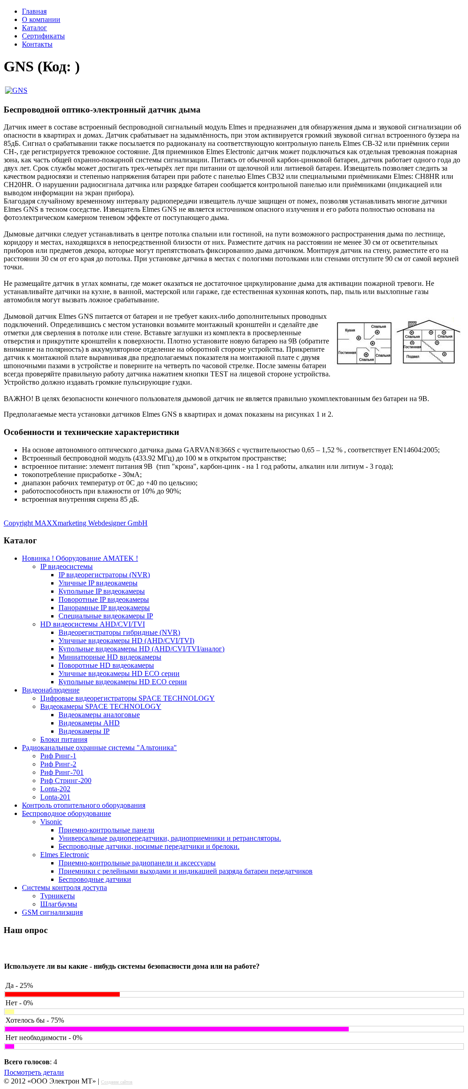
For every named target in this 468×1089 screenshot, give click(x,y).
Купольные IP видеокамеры (101, 591)
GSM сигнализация (52, 912)
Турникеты (57, 896)
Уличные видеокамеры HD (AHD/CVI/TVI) (126, 640)
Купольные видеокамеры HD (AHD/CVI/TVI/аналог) (141, 649)
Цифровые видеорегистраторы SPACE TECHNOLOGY (127, 698)
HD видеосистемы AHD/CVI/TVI (92, 624)
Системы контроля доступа (64, 887)
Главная (34, 11)
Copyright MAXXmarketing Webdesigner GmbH (76, 523)
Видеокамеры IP (84, 731)
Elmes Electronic (64, 854)
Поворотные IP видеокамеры (103, 599)
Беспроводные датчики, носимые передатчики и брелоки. (148, 846)
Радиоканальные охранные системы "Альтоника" (99, 747)
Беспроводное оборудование (66, 813)
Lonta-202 (55, 789)
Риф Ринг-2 (58, 764)
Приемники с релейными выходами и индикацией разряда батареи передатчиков (185, 871)
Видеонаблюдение (51, 690)
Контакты (37, 44)
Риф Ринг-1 (58, 756)
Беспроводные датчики (94, 879)
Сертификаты (43, 36)
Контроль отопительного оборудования (83, 805)
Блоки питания (63, 739)
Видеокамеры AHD (89, 723)
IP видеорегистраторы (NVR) (104, 575)
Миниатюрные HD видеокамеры (109, 657)
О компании (41, 19)
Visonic (51, 822)
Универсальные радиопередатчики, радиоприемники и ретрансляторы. (169, 838)
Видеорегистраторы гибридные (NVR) (119, 632)
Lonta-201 (55, 797)
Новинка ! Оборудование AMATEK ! (80, 558)
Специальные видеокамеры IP (105, 616)
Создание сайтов (117, 1081)
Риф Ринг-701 (62, 772)
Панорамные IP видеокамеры (104, 608)
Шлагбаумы (58, 904)
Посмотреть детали (34, 1072)
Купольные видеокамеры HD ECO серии (122, 682)
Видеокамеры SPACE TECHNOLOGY (100, 706)
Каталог (34, 28)
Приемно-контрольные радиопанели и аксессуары (137, 863)
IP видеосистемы (66, 566)
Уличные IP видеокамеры (98, 583)
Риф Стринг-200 (65, 780)
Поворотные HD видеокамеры (106, 665)
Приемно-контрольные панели (106, 830)
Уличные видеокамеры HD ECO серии (119, 673)
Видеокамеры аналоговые (99, 715)
